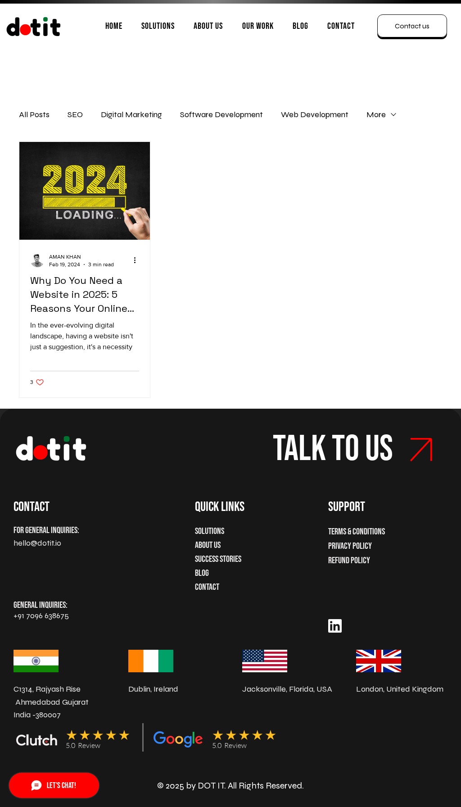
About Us (208, 545)
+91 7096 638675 (41, 615)
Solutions (209, 531)
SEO (75, 114)
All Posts (34, 114)
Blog (202, 573)
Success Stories (218, 559)
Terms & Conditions (356, 531)
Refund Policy (349, 560)
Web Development (314, 114)
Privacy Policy (350, 546)
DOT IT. (212, 785)
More (376, 114)
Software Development (221, 114)
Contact (207, 587)
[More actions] (137, 260)
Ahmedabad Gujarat (52, 702)
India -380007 (37, 715)
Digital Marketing (131, 114)
